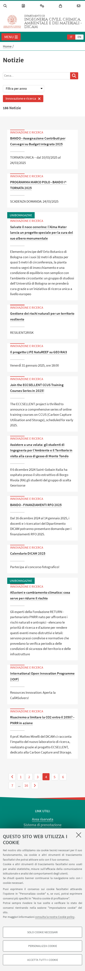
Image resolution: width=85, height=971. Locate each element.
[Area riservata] (61, 6)
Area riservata (42, 819)
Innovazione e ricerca (19, 99)
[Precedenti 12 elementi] (12, 776)
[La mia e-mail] (79, 6)
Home (7, 46)
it (71, 37)
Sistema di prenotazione (42, 824)
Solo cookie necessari (42, 932)
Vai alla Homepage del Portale (12, 21)
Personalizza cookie (42, 946)
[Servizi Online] (43, 6)
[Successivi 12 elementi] (34, 785)
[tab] (71, 37)
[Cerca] (6, 6)
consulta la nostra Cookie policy (54, 917)
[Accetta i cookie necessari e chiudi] (78, 835)
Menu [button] (9, 36)
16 (26, 785)
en (79, 37)
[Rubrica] (24, 6)
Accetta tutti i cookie (42, 960)
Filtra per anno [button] (16, 88)
